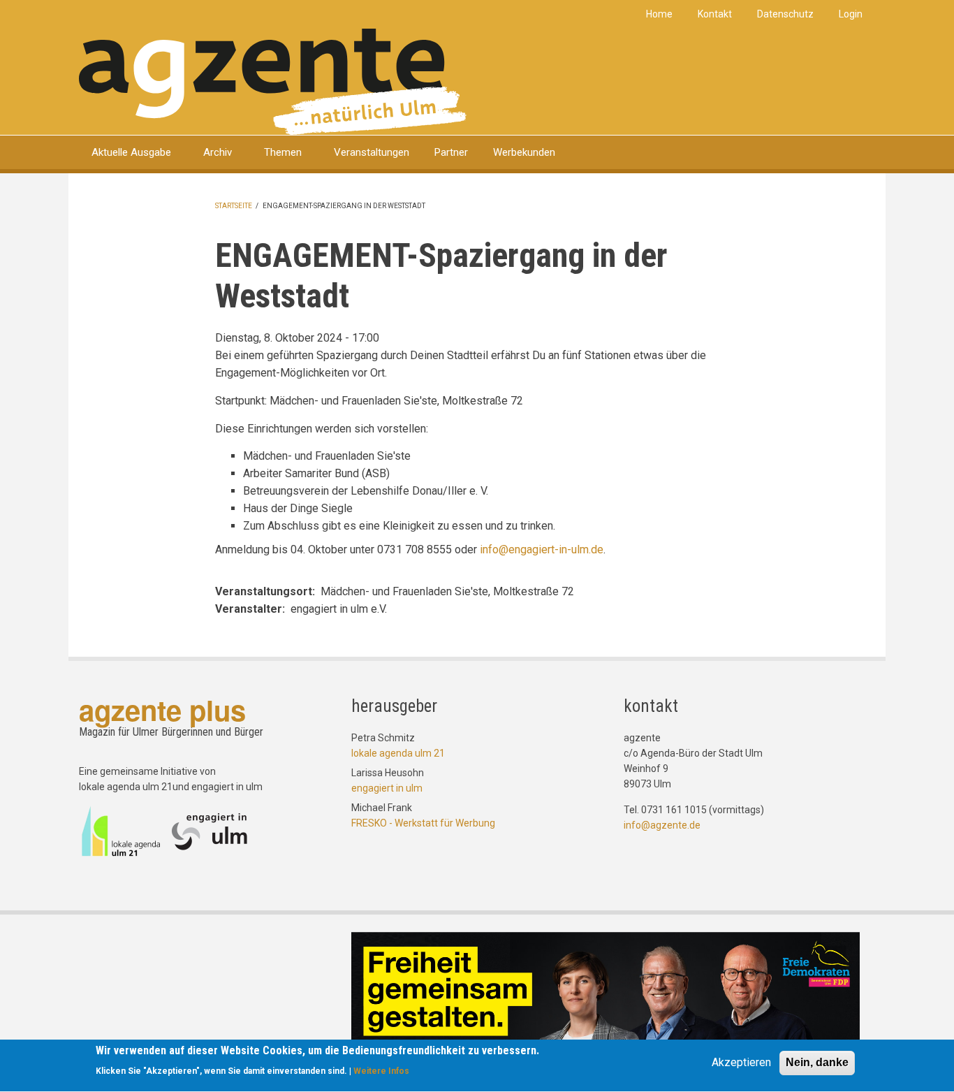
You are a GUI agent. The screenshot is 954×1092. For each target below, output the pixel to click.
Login (851, 14)
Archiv (217, 152)
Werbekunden (524, 152)
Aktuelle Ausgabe (131, 152)
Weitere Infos (381, 1072)
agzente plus (162, 709)
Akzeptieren (741, 1062)
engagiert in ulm (387, 788)
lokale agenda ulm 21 (398, 753)
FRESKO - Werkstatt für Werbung (423, 823)
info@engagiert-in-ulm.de (541, 549)
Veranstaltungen (371, 152)
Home (659, 14)
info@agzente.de (662, 825)
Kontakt (715, 14)
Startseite (233, 206)
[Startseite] (273, 80)
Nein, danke (817, 1062)
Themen (283, 152)
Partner (451, 152)
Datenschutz (785, 14)
